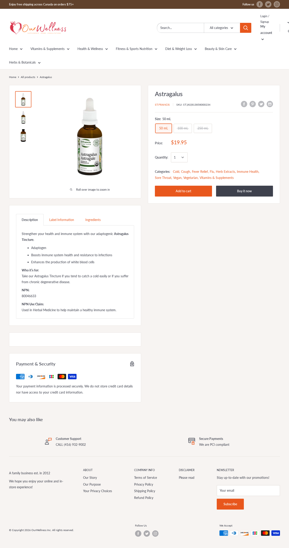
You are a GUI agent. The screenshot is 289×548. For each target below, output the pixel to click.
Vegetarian (190, 178)
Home (13, 49)
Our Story (90, 477)
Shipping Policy (144, 491)
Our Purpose (92, 484)
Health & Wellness (90, 49)
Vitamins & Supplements (47, 49)
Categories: (162, 171)
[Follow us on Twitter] (268, 4)
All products (28, 77)
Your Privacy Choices (97, 491)
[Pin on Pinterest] (252, 104)
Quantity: (161, 157)
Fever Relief (200, 171)
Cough (185, 171)
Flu (212, 171)
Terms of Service (145, 477)
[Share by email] (270, 104)
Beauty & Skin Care (218, 49)
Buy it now (244, 191)
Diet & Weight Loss (178, 49)
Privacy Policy (143, 484)
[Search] (245, 28)
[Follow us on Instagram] (277, 4)
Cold (176, 171)
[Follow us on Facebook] (259, 4)
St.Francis (162, 104)
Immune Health (248, 171)
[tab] (30, 219)
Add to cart (183, 191)
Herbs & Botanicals (22, 62)
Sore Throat (163, 178)
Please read (186, 477)
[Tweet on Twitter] (261, 104)
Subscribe (230, 504)
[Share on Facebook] (244, 104)
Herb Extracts (225, 171)
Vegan (177, 178)
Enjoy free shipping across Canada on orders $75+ (41, 4)
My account (266, 29)
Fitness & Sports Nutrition (134, 49)
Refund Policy (143, 498)
